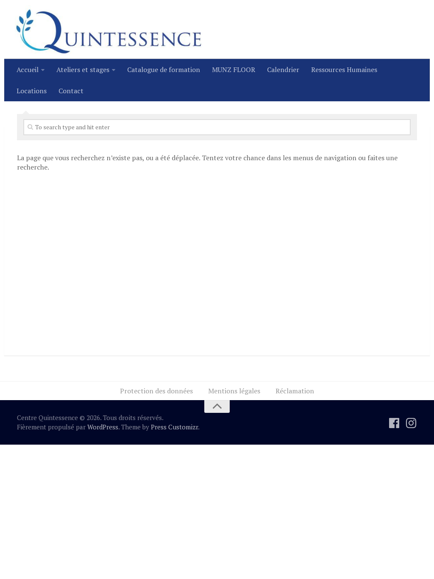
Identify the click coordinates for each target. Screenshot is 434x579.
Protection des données (156, 390)
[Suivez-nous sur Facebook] (394, 423)
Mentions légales (234, 390)
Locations (32, 90)
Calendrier (283, 69)
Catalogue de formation (163, 69)
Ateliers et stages (82, 69)
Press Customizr (174, 427)
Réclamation (294, 390)
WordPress (102, 427)
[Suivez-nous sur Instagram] (411, 423)
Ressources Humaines (344, 69)
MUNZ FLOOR (233, 69)
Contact (70, 90)
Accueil (28, 69)
